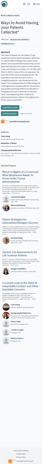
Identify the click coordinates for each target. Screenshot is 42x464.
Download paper (10, 113)
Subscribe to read (10, 107)
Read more (15, 193)
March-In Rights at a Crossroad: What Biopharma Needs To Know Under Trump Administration (20, 176)
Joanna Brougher (18, 197)
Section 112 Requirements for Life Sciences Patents (19, 254)
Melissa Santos (17, 338)
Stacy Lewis (16, 321)
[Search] (28, 4)
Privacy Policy (21, 457)
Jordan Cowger (17, 330)
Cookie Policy (21, 454)
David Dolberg (17, 238)
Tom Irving (15, 304)
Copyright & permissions (19, 121)
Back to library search (10, 15)
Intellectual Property (19, 39)
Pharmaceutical (7, 44)
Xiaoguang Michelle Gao (21, 313)
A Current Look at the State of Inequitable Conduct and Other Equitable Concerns (20, 286)
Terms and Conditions (21, 451)
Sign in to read (26, 113)
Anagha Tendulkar (18, 269)
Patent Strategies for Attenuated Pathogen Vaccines (20, 221)
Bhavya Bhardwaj (18, 205)
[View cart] (24, 4)
